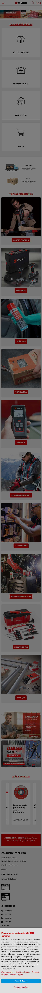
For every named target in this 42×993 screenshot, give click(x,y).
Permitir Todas (21, 981)
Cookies (13, 974)
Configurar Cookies (21, 987)
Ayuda (20, 974)
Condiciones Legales (23, 972)
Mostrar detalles (7, 972)
